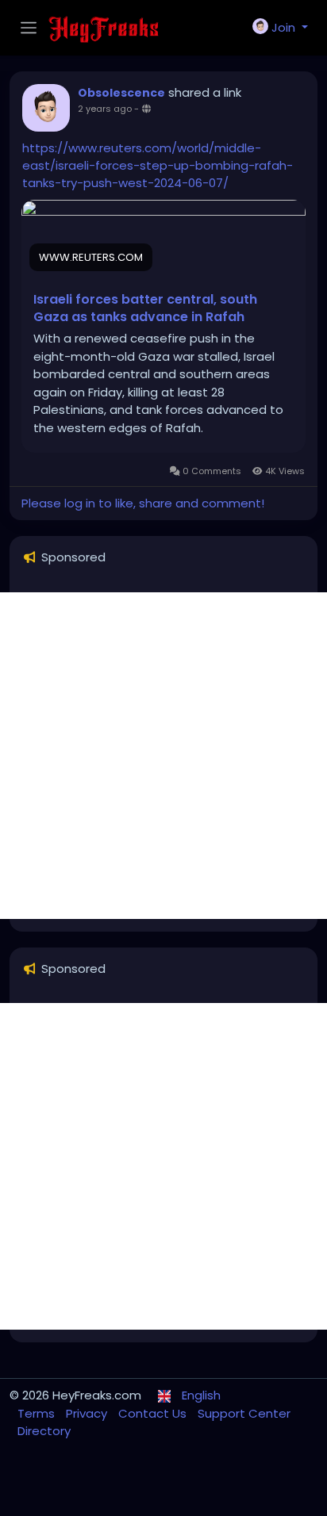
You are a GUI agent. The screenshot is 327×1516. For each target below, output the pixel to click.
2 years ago (105, 108)
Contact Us (154, 1413)
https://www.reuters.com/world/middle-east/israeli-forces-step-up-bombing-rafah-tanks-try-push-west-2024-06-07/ (157, 165)
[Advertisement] (163, 755)
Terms (37, 1413)
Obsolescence (121, 93)
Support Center (244, 1413)
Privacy (88, 1413)
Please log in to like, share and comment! (142, 503)
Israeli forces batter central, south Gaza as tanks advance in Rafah (145, 308)
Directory (44, 1430)
